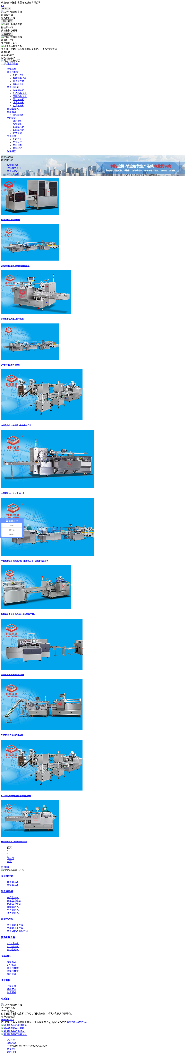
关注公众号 (7, 34)
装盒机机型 (13, 72)
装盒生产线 (18, 81)
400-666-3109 (7, 1019)
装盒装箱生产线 (15, 925)
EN (2, 5)
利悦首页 (11, 69)
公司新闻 (17, 121)
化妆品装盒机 (20, 93)
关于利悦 (11, 136)
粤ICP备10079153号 (77, 1022)
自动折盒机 (18, 84)
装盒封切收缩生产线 (17, 931)
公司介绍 (17, 139)
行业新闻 (17, 124)
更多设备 (11, 111)
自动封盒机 (18, 114)
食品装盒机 (18, 90)
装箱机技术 (18, 130)
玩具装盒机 (18, 102)
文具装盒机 (18, 105)
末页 (9, 861)
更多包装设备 (8, 937)
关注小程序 (7, 21)
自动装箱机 (13, 108)
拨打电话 (22, 1025)
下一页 (10, 858)
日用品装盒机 (20, 96)
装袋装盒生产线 (15, 928)
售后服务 (17, 145)
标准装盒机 (18, 75)
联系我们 (17, 148)
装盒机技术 (18, 127)
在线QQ (21, 1031)
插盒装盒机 (13, 882)
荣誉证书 (17, 142)
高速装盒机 (13, 885)
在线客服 (19, 1028)
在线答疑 (17, 133)
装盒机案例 (13, 87)
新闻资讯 (11, 118)
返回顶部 (5, 867)
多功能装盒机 (20, 78)
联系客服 (6, 8)
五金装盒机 (18, 99)
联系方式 (22, 1034)
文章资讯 (5, 956)
